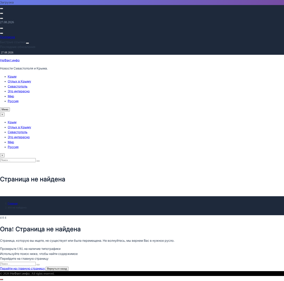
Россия (13, 101)
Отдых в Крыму (19, 81)
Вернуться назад (57, 268)
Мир (11, 96)
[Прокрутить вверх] (1, 279)
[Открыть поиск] (1, 8)
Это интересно (19, 91)
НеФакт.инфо (10, 60)
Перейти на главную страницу (23, 268)
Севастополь (17, 86)
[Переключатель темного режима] (1, 13)
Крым (12, 76)
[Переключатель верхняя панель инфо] (1, 18)
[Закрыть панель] (27, 43)
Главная (13, 203)
